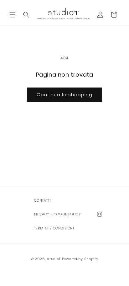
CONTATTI (42, 200)
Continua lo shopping (64, 94)
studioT (54, 258)
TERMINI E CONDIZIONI (54, 228)
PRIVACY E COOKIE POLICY (57, 214)
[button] (12, 15)
